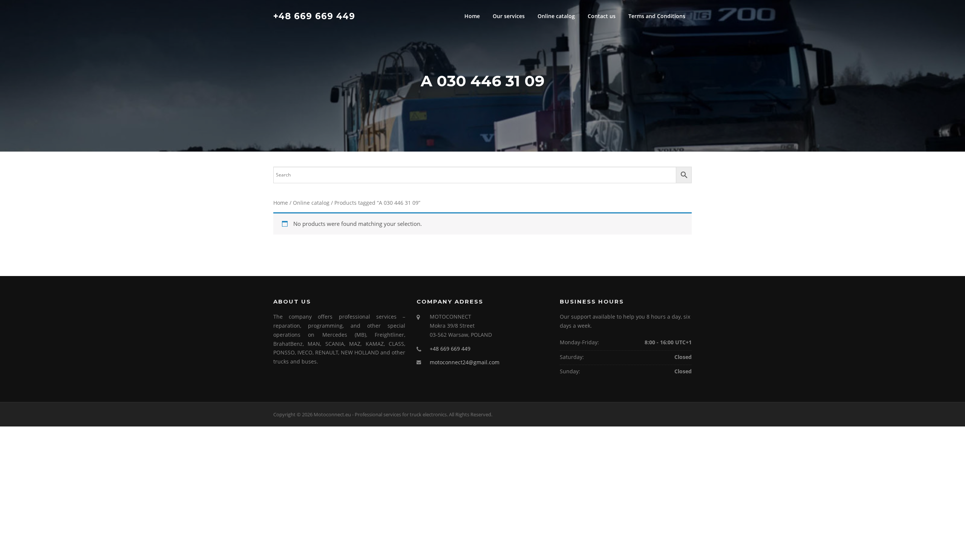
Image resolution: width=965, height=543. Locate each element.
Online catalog (556, 16)
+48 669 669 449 (314, 16)
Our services (509, 16)
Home (472, 16)
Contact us (602, 16)
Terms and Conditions (656, 16)
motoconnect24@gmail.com (464, 362)
